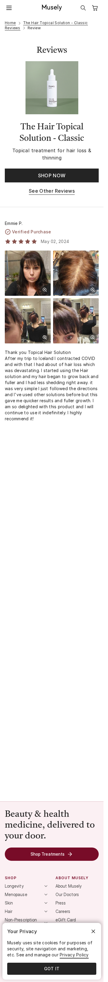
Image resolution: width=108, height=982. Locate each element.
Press (61, 902)
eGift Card (66, 919)
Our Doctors (67, 894)
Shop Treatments (47, 854)
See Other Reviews (52, 191)
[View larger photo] (44, 290)
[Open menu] (9, 7)
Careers (63, 911)
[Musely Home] (52, 8)
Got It (52, 968)
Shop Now (52, 175)
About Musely (69, 886)
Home (10, 23)
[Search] (83, 8)
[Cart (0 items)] (95, 8)
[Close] (93, 931)
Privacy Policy (74, 954)
